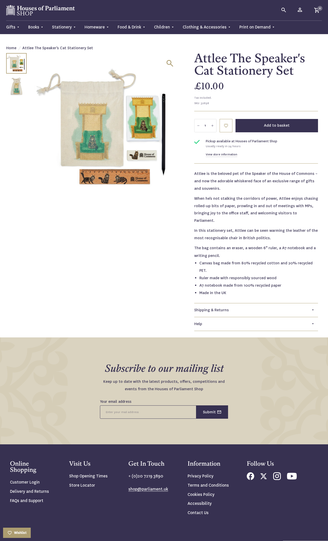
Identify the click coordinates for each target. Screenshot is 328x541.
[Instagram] (277, 478)
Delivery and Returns (29, 491)
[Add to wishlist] (226, 125)
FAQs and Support (26, 500)
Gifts (10, 27)
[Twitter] (263, 477)
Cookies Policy (201, 494)
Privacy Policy (200, 476)
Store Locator (82, 485)
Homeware (95, 27)
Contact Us (198, 512)
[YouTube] (292, 478)
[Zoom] (170, 63)
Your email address (116, 401)
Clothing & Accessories (205, 27)
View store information (221, 154)
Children (162, 27)
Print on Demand (255, 27)
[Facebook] (250, 478)
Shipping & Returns (211, 310)
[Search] (284, 10)
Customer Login (25, 482)
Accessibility (200, 503)
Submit (209, 412)
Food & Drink (129, 27)
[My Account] (300, 10)
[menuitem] (15, 27)
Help (198, 323)
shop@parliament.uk (148, 489)
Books (33, 27)
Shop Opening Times (88, 476)
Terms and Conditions (208, 485)
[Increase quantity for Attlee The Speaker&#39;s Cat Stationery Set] (212, 125)
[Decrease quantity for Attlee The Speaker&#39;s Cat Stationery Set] (198, 125)
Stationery (62, 27)
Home (11, 48)
